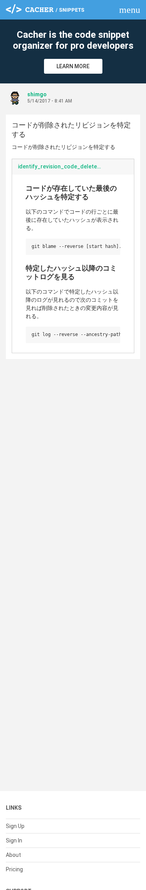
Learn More (73, 66)
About (13, 855)
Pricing (14, 869)
